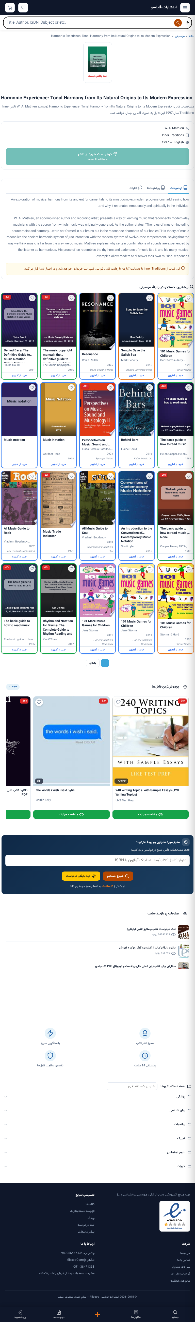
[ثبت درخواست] (97, 1314)
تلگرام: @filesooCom (80, 1260)
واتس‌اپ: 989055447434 (77, 1253)
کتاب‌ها (90, 1204)
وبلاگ (91, 1218)
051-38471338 (83, 1267)
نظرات (133, 188)
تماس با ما (183, 1260)
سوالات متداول (181, 1267)
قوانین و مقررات (180, 1273)
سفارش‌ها (136, 1317)
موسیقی (180, 36)
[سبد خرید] (10, 7)
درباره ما (185, 1253)
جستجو (175, 1317)
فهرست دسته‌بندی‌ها (82, 1211)
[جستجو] (178, 23)
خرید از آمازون (175, 376)
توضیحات (176, 188)
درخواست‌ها (58, 1317)
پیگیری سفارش (85, 1232)
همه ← (13, 687)
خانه (191, 36)
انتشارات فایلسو (164, 7)
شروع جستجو (115, 876)
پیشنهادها (154, 188)
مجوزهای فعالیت (180, 1281)
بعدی (92, 663)
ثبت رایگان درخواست (78, 876)
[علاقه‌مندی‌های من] (23, 7)
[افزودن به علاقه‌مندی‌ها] (188, 298)
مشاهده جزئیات (147, 814)
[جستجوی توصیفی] (187, 23)
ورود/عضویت (20, 1317)
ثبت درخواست (85, 1225)
